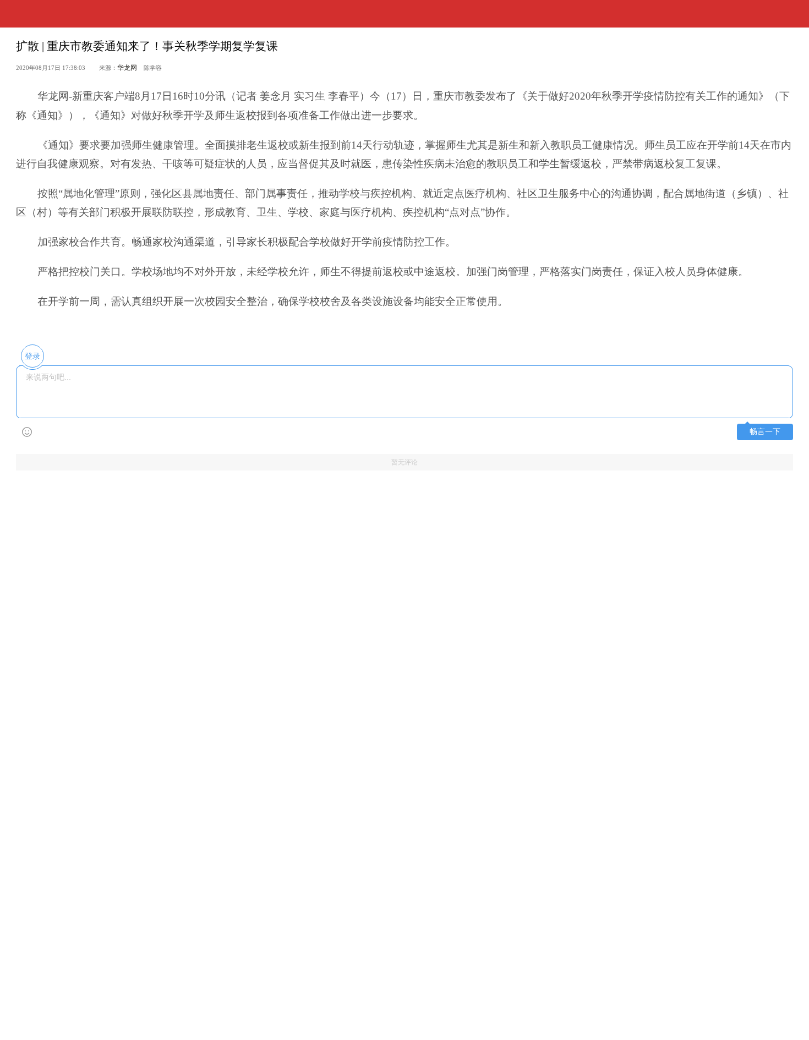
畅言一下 (765, 432)
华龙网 (127, 68)
